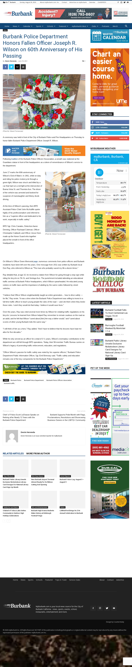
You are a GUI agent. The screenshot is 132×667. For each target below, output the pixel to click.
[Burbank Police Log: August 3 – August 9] (72, 468)
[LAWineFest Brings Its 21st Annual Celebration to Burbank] (72, 499)
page (36, 261)
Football (109, 331)
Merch (115, 26)
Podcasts (105, 26)
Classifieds (9, 33)
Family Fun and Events (11, 507)
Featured (62, 26)
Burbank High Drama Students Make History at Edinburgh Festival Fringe (42, 513)
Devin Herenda (10, 61)
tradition (14, 159)
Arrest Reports (65, 476)
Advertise (120, 592)
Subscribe (123, 130)
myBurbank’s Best (79, 26)
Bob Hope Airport (38, 476)
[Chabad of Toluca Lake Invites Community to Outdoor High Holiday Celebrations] (15, 499)
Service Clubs (74, 592)
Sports (38, 26)
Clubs (94, 26)
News (15, 26)
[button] (126, 26)
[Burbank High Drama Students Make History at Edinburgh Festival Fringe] (44, 499)
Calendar (92, 2)
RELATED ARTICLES (13, 453)
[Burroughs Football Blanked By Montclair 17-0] (96, 340)
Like (105, 116)
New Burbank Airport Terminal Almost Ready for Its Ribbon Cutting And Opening (42, 482)
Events (62, 507)
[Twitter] (124, 2)
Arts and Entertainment (39, 507)
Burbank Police (16, 380)
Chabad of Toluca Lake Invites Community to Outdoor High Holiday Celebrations (14, 513)
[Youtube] (127, 2)
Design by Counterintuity (115, 634)
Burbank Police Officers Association (59, 380)
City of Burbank (9, 476)
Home (7, 26)
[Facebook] (118, 2)
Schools (50, 26)
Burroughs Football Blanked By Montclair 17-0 (115, 340)
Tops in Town (61, 592)
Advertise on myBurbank (78, 2)
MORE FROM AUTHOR (38, 453)
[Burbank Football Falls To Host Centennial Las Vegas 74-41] (96, 325)
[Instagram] (121, 2)
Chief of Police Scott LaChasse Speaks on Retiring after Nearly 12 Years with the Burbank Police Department (21, 417)
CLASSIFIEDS (102, 2)
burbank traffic (9, 383)
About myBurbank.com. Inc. (49, 2)
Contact (64, 2)
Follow (124, 120)
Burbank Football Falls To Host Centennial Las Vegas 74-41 (116, 325)
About (102, 592)
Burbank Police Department (34, 380)
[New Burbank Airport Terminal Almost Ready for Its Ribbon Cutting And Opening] (44, 468)
